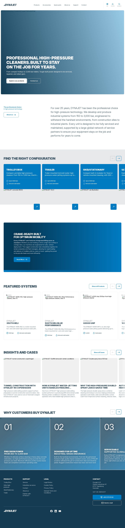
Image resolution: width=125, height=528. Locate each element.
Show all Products (98, 286)
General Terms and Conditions (50, 492)
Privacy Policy (48, 488)
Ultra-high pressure (7, 486)
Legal (46, 479)
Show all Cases (99, 352)
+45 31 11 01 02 (108, 497)
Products (37, 5)
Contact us (34, 81)
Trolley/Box (7, 482)
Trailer (6, 493)
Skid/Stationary (9, 490)
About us (67, 5)
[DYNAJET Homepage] (10, 5)
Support (75, 5)
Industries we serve (29, 485)
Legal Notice (48, 482)
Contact (83, 5)
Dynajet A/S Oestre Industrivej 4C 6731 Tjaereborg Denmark (100, 485)
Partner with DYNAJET (27, 495)
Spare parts (57, 5)
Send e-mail (108, 503)
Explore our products (16, 81)
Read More (20, 259)
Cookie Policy (48, 485)
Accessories (47, 5)
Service (25, 482)
